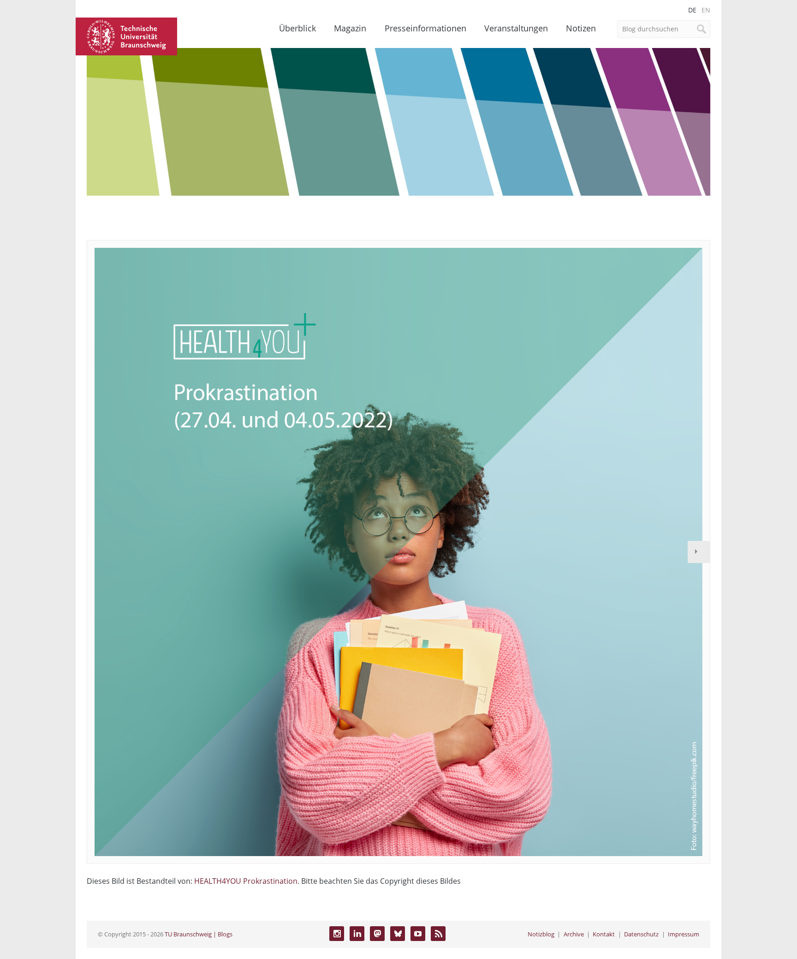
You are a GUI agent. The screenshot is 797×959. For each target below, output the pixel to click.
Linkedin (357, 933)
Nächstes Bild (699, 552)
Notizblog (541, 934)
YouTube (417, 933)
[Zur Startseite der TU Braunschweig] (126, 35)
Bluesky (397, 933)
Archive (574, 934)
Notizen (581, 28)
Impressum (683, 934)
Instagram (336, 933)
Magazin (350, 28)
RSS (438, 933)
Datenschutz (641, 934)
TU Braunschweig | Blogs (198, 934)
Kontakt (604, 934)
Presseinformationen (425, 28)
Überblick (297, 28)
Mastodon (377, 933)
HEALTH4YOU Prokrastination (245, 881)
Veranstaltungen (516, 28)
